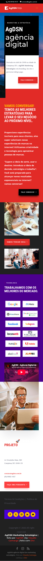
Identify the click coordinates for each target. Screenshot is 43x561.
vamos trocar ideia (16, 242)
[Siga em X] (15, 514)
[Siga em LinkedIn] (27, 514)
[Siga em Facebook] (10, 514)
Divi (33, 540)
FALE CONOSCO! (28, 192)
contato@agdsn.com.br (13, 473)
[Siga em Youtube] (33, 514)
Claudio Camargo (29, 555)
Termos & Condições (14, 499)
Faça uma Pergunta (16, 485)
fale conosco (27, 80)
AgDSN (20, 538)
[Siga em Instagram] (21, 514)
